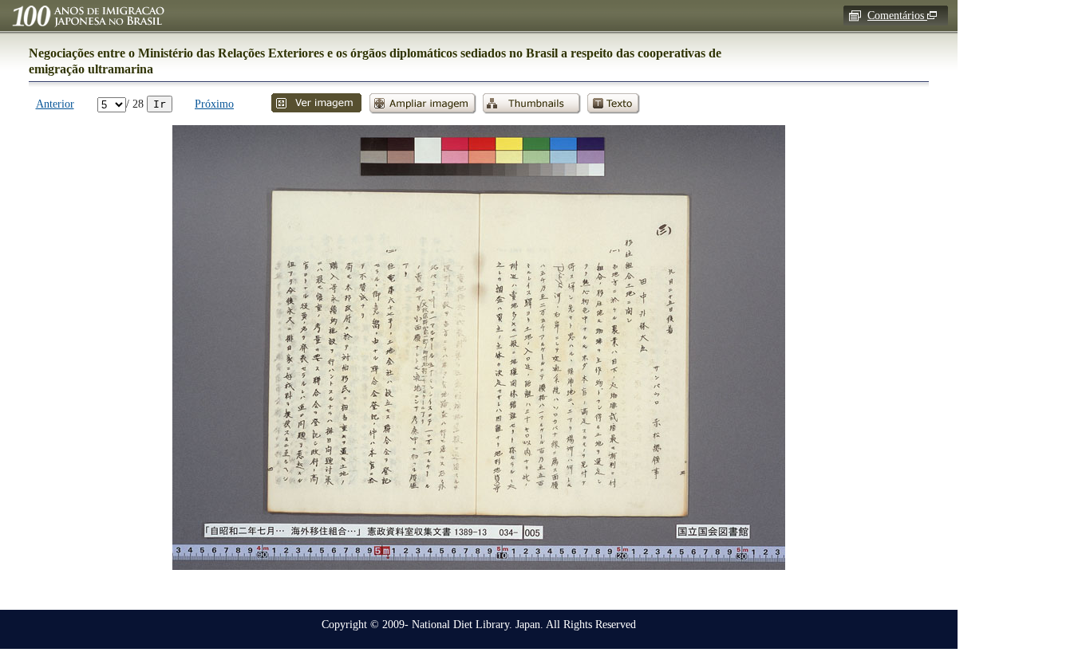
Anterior (55, 103)
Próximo (214, 103)
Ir (159, 104)
